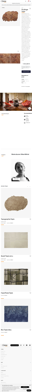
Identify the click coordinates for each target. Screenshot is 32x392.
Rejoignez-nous (3, 374)
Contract (2, 377)
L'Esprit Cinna (3, 351)
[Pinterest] (29, 345)
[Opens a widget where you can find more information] (29, 390)
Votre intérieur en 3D (4, 366)
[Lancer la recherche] (25, 1)
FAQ (1, 364)
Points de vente (3, 382)
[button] (11, 390)
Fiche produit (27, 116)
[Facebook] (23, 345)
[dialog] (16, 388)
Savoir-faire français (4, 354)
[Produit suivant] (30, 187)
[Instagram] (20, 345)
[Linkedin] (26, 345)
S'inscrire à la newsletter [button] (14, 345)
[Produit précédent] (28, 187)
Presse (2, 372)
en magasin (28, 86)
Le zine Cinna (3, 356)
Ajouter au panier (26, 71)
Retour (3, 7)
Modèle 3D (28, 122)
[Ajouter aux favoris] (30, 8)
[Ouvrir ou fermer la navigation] (30, 1)
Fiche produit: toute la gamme (27, 119)
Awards (2, 359)
